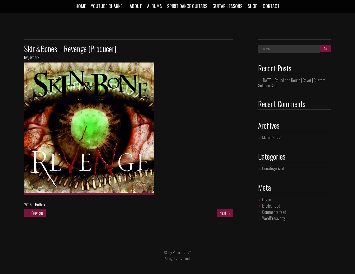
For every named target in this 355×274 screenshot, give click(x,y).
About (136, 6)
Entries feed (271, 206)
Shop (253, 6)
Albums (154, 6)
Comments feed (274, 212)
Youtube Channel (107, 6)
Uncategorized (273, 168)
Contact (271, 6)
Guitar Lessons (227, 6)
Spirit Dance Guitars (187, 6)
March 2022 (271, 137)
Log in (266, 199)
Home (81, 6)
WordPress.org (273, 218)
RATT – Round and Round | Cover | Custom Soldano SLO (291, 83)
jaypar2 (34, 57)
